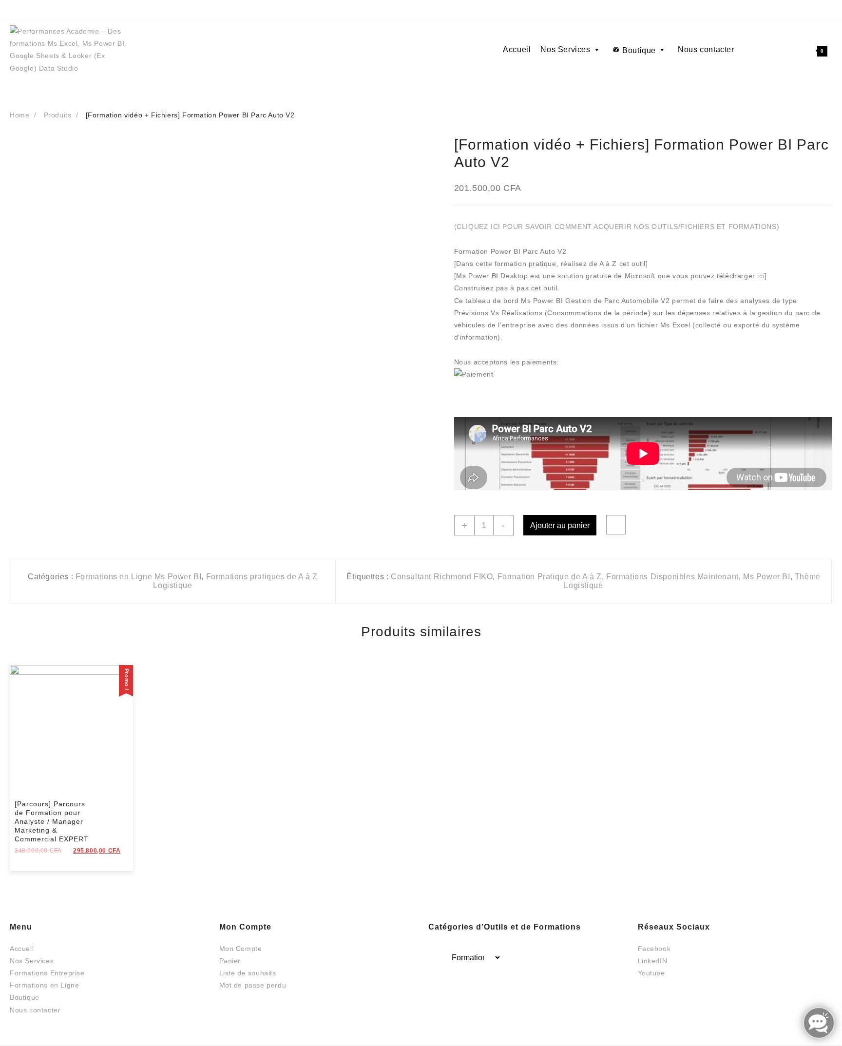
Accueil (517, 49)
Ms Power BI (766, 576)
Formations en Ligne (44, 985)
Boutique (639, 50)
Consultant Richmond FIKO (442, 576)
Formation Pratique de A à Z (550, 576)
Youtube (651, 973)
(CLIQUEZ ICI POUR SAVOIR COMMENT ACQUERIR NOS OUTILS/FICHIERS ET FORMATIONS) (617, 226)
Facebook (654, 948)
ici (761, 276)
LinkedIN (653, 961)
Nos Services (565, 49)
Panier (230, 961)
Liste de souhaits (247, 973)
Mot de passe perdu (253, 985)
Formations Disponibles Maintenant (672, 576)
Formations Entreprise (47, 973)
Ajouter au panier (560, 525)
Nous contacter (706, 49)
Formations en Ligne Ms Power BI (139, 576)
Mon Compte (240, 948)
